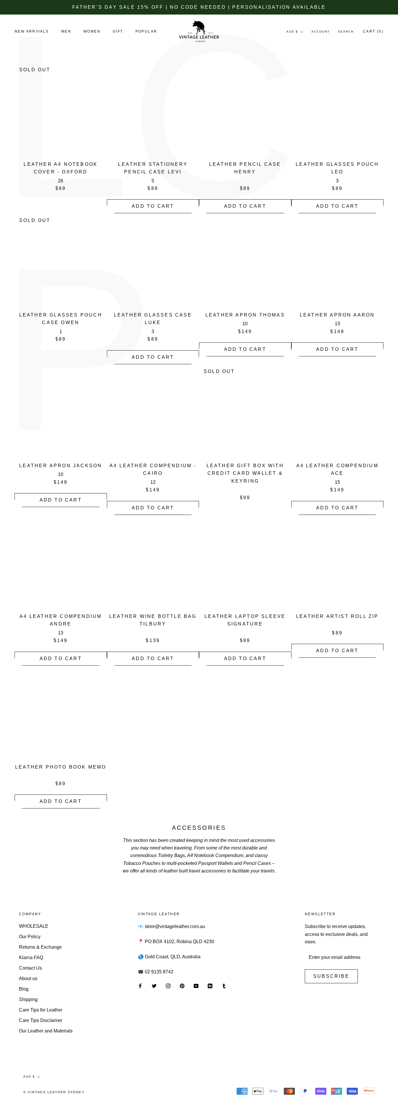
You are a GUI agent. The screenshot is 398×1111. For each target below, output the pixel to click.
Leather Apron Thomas (245, 314)
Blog (24, 988)
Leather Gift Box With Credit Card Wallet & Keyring (245, 473)
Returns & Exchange (40, 947)
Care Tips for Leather (40, 1009)
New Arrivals (32, 32)
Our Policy (29, 936)
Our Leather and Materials (46, 1030)
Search (346, 31)
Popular (146, 32)
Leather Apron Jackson (60, 465)
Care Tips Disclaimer (40, 1020)
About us (28, 978)
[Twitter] (154, 985)
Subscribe (331, 976)
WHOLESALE (33, 926)
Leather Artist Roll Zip (337, 616)
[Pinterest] (182, 985)
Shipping (28, 999)
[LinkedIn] (210, 985)
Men (66, 32)
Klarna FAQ (31, 957)
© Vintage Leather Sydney (53, 1092)
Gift (118, 32)
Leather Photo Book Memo (60, 767)
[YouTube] (196, 985)
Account (320, 31)
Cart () (373, 32)
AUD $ (292, 31)
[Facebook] (140, 985)
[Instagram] (168, 985)
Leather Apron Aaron (337, 314)
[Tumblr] (224, 985)
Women (92, 32)
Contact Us (30, 968)
